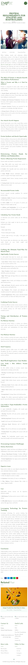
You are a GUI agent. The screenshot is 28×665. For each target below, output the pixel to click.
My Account (4, 648)
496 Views (4, 52)
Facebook (19, 648)
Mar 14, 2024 (9, 610)
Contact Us (17, 640)
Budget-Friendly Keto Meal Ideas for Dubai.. (14, 608)
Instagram (19, 653)
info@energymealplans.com (7, 635)
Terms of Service (5, 653)
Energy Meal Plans (21, 52)
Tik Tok (18, 650)
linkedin (19, 655)
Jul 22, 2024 (12, 52)
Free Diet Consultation (20, 632)
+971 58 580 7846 (7, 637)
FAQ (16, 628)
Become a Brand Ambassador (19, 635)
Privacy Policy (4, 650)
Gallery (16, 630)
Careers (17, 638)
